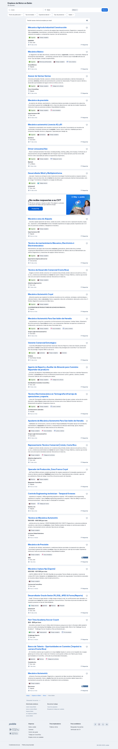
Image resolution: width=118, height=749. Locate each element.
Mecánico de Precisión (38, 544)
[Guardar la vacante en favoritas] (87, 27)
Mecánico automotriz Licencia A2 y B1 (45, 124)
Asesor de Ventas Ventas (39, 76)
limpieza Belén (29, 711)
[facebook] (95, 724)
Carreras (30, 729)
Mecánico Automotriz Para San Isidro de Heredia (50, 318)
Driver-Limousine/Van (38, 149)
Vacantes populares (52, 707)
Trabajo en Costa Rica (34, 734)
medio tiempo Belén (31, 707)
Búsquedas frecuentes (32, 700)
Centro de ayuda (33, 732)
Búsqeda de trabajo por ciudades (55, 709)
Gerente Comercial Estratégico (42, 343)
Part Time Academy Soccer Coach (43, 620)
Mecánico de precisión (38, 100)
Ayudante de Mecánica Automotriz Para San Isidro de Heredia (56, 421)
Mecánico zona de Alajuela (40, 219)
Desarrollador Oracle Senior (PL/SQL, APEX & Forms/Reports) (55, 595)
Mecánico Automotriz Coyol (40, 294)
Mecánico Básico (35, 52)
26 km (74, 10)
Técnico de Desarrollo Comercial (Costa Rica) (48, 270)
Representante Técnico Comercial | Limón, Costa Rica (52, 445)
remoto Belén (29, 715)
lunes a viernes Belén (31, 709)
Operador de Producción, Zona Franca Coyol (48, 469)
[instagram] (99, 724)
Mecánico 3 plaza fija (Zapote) (41, 569)
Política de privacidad (28, 745)
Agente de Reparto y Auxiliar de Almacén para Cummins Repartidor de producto (53, 368)
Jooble (107, 745)
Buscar (105, 10)
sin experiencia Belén (31, 713)
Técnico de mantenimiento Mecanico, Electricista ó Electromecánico (51, 244)
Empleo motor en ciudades (35, 737)
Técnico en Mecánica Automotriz (43, 518)
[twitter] (103, 724)
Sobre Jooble (32, 727)
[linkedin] (106, 724)
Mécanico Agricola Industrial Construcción (47, 27)
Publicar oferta (54, 727)
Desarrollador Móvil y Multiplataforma (45, 173)
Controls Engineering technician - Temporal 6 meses (51, 493)
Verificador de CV (76, 729)
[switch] (87, 20)
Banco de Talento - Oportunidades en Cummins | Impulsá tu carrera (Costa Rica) (54, 647)
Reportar (85, 45)
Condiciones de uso (14, 745)
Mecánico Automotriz (38, 673)
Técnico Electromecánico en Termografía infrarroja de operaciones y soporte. (52, 395)
